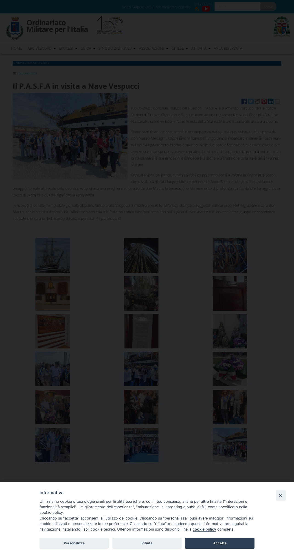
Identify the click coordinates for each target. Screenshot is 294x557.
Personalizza (74, 543)
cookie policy (204, 529)
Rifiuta (146, 543)
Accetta (219, 543)
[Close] (281, 495)
